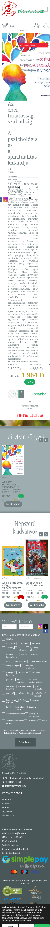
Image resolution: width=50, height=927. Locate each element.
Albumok (36, 643)
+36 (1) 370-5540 (13, 782)
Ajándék (24, 35)
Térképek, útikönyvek (34, 715)
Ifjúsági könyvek (10, 673)
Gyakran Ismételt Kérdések (15, 849)
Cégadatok (7, 811)
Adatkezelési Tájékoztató (14, 833)
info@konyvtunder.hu (15, 785)
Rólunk (5, 807)
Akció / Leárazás (28, 45)
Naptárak (10, 693)
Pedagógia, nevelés (11, 701)
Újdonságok (26, 40)
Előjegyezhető (27, 50)
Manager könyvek (10, 687)
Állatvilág (10, 647)
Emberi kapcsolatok (11, 655)
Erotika (24, 654)
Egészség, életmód (34, 649)
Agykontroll (11, 643)
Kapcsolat (25, 65)
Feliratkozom (25, 742)
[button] (10, 24)
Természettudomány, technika (15, 722)
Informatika (23, 672)
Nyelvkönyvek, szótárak (40, 694)
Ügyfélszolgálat (9, 841)
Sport (8, 707)
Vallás (44, 720)
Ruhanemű (34, 700)
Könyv (23, 30)
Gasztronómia (21, 661)
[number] (13, 394)
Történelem (33, 720)
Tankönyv (33, 707)
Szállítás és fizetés (30, 60)
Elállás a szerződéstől (12, 837)
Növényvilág (24, 693)
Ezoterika (35, 654)
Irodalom (36, 672)
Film (8, 661)
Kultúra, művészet (21, 680)
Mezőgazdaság (24, 686)
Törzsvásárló (27, 70)
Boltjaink (6, 799)
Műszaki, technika (39, 687)
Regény (23, 700)
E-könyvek (22, 649)
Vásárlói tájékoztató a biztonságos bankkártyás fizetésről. (25, 882)
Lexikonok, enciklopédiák (35, 680)
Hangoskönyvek (13, 665)
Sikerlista (25, 55)
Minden (9, 639)
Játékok (9, 679)
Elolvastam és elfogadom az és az (25, 731)
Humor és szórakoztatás (30, 666)
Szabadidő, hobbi (20, 708)
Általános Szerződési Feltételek (17, 829)
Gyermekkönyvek (39, 661)
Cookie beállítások (11, 853)
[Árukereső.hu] (12, 892)
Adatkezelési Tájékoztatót (30, 733)
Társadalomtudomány (15, 713)
